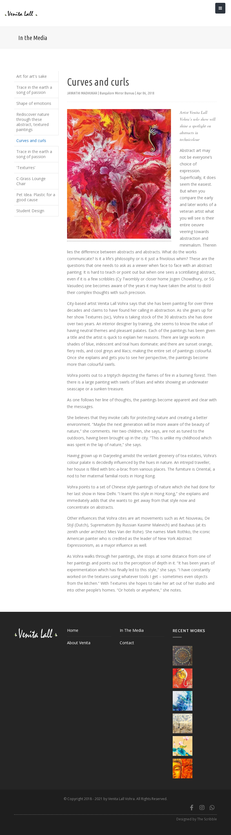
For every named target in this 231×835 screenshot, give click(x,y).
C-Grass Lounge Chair (31, 181)
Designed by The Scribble (196, 819)
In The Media (132, 630)
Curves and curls (31, 140)
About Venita (78, 642)
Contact (127, 642)
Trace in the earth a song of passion (34, 90)
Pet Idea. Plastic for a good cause (35, 197)
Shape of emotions (33, 103)
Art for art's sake (31, 76)
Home (72, 630)
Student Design (30, 210)
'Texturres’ (25, 167)
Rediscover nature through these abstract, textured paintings (32, 122)
